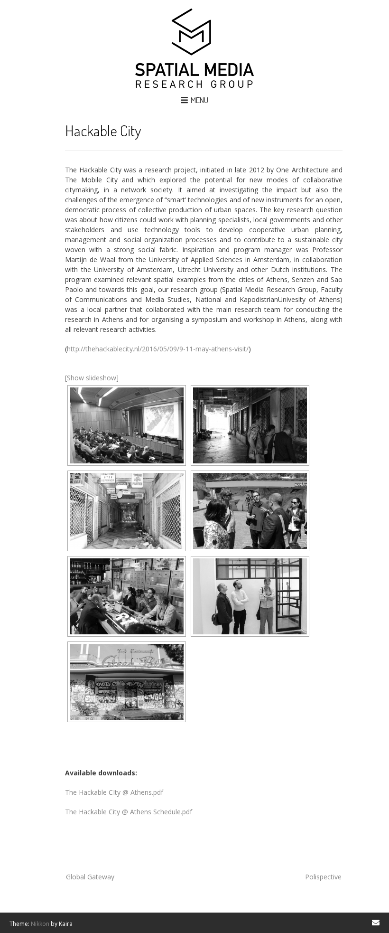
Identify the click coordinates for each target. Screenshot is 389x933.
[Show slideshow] (92, 377)
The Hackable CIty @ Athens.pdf (114, 792)
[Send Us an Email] (376, 922)
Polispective (323, 876)
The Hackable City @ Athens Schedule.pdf (128, 811)
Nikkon (40, 924)
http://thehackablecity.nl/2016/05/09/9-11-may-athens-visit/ (158, 348)
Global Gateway (90, 876)
